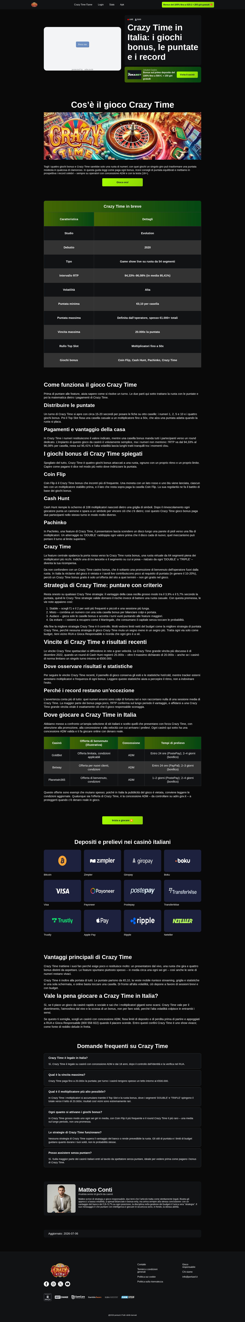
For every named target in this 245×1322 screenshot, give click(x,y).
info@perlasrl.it (190, 1277)
